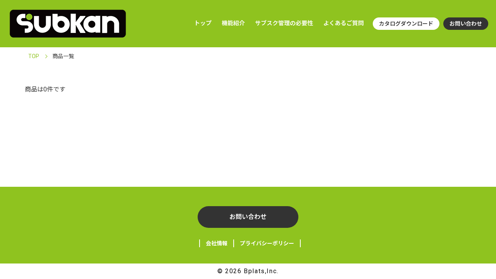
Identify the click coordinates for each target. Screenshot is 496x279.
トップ (203, 23)
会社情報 (216, 243)
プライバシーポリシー (267, 243)
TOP (33, 56)
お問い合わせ (466, 24)
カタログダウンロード (406, 24)
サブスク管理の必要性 (284, 23)
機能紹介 (233, 23)
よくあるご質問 (343, 23)
